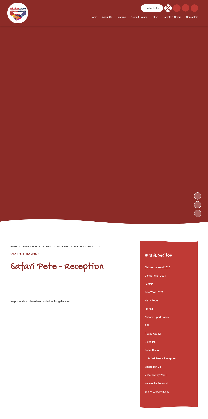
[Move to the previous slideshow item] (197, 204)
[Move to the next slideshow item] (197, 196)
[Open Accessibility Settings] (194, 8)
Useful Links (152, 8)
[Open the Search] (177, 8)
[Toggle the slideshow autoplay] (197, 213)
